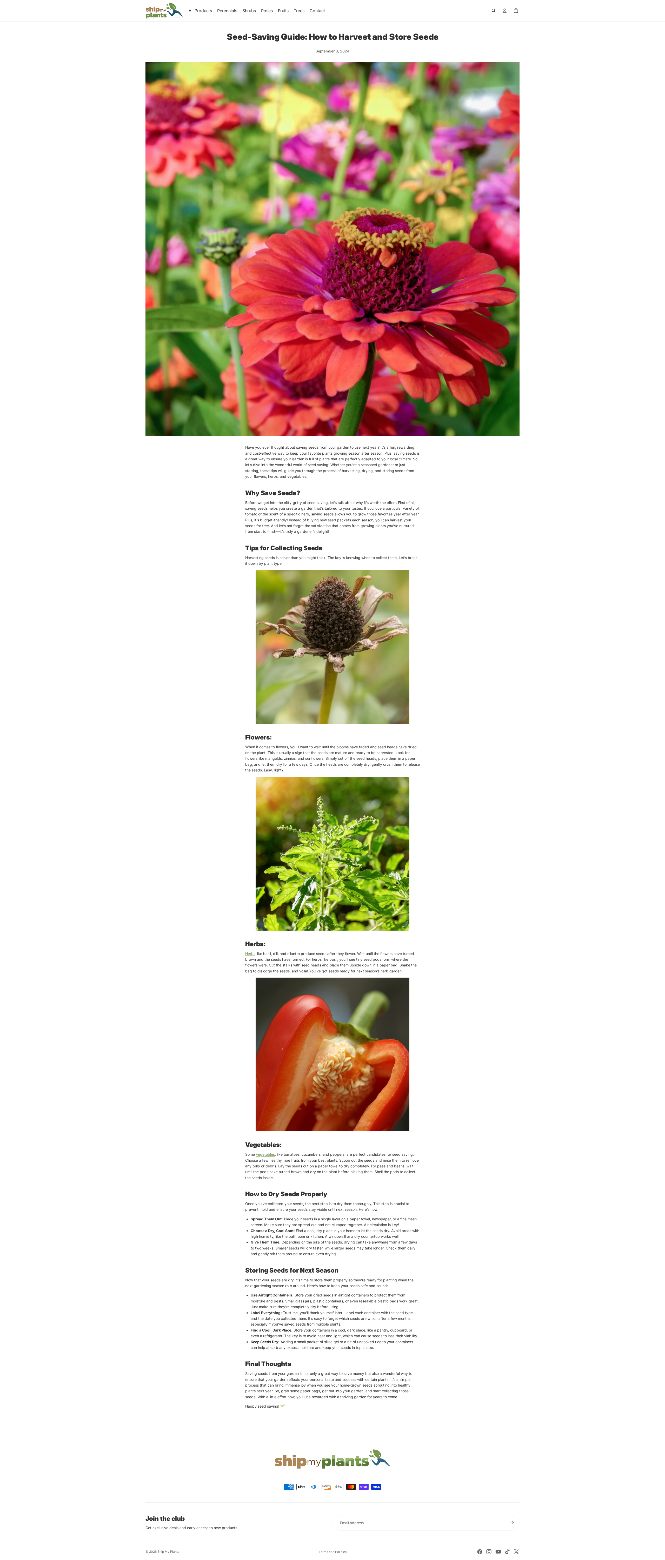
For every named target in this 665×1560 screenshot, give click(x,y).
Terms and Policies (333, 1552)
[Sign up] (511, 1522)
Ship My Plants (168, 1552)
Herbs (250, 953)
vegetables (265, 1154)
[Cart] (516, 10)
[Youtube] (498, 1552)
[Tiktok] (507, 1552)
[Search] (493, 10)
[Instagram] (489, 1552)
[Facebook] (480, 1552)
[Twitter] (516, 1552)
